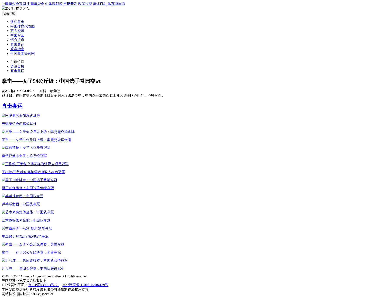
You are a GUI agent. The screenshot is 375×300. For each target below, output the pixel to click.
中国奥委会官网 (14, 4)
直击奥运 (17, 44)
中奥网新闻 (53, 4)
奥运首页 (17, 21)
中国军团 (17, 35)
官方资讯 (17, 31)
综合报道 (17, 40)
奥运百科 (100, 4)
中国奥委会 (35, 4)
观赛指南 (17, 49)
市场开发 (70, 4)
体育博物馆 (116, 4)
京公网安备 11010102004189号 (85, 285)
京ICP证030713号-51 (43, 285)
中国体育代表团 (22, 26)
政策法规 (85, 4)
